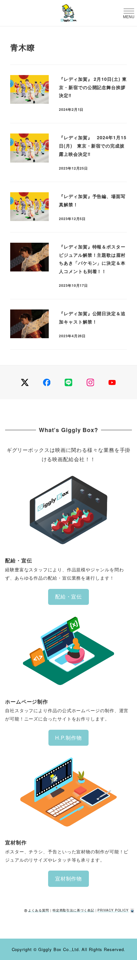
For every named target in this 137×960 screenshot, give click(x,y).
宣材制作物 (68, 878)
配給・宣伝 (68, 596)
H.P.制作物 (68, 737)
